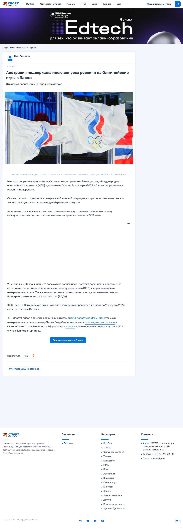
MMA (83, 4)
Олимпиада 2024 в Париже (23, 48)
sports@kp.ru (158, 458)
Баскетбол (109, 460)
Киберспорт (110, 482)
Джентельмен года (160, 4)
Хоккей (71, 4)
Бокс (94, 4)
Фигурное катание (50, 4)
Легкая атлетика (112, 495)
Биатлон (108, 486)
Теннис (107, 4)
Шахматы (108, 478)
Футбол (30, 4)
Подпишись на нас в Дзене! (67, 340)
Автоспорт (109, 473)
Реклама (68, 443)
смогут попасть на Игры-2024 (86, 318)
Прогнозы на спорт (113, 504)
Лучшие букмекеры (114, 508)
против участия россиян (100, 322)
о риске (70, 326)
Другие (107, 499)
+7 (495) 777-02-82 (164, 454)
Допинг (107, 491)
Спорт (5, 48)
